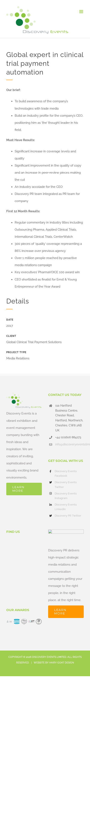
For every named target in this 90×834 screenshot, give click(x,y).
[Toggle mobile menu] (81, 11)
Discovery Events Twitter (66, 484)
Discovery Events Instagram (66, 496)
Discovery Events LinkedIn (66, 507)
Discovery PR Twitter (68, 515)
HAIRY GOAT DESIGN (61, 662)
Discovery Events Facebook (66, 473)
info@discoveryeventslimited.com (69, 444)
